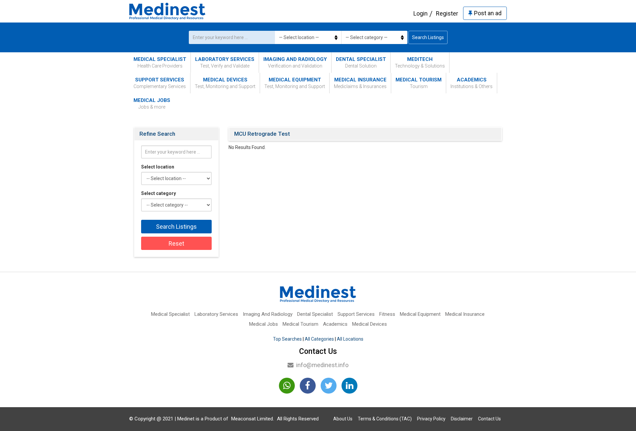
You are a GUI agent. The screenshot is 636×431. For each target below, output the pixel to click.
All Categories (319, 339)
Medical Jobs (151, 103)
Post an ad (488, 13)
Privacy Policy (431, 418)
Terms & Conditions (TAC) (385, 418)
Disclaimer (462, 418)
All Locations (350, 339)
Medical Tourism (419, 83)
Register (447, 13)
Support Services (159, 83)
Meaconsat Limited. (252, 419)
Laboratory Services (224, 62)
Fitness (387, 314)
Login (420, 13)
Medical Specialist (159, 62)
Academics (471, 83)
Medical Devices (225, 83)
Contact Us (489, 418)
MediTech (420, 62)
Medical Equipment (294, 83)
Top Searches (287, 339)
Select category (158, 193)
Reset (176, 243)
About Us (342, 418)
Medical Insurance (360, 83)
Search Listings (428, 37)
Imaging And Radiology (295, 62)
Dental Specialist (361, 62)
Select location (157, 166)
